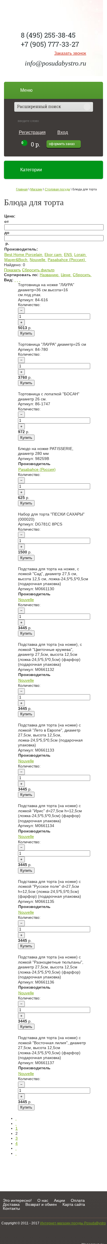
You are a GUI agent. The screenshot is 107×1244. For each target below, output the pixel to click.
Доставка (11, 1204)
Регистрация (32, 132)
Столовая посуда (57, 189)
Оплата (78, 1200)
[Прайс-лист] (19, 280)
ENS (68, 254)
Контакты (11, 1208)
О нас (42, 1200)
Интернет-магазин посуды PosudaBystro (73, 1223)
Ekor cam (53, 254)
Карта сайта (73, 1204)
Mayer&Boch (15, 259)
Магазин (36, 189)
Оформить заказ (62, 144)
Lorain (80, 254)
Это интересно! (17, 1200)
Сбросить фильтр (38, 270)
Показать (12, 270)
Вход (62, 132)
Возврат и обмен (41, 1204)
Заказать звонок (70, 53)
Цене (65, 274)
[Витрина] (17, 280)
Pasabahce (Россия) (66, 259)
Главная (22, 189)
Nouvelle (37, 259)
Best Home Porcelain (23, 254)
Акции (59, 1200)
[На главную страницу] (53, 13)
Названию (49, 274)
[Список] (15, 280)
